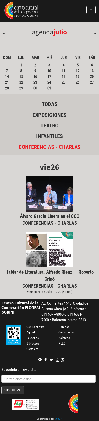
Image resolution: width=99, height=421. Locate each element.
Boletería (64, 337)
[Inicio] (21, 11)
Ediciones (32, 337)
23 (35, 82)
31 (49, 88)
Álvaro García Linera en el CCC (49, 216)
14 (7, 76)
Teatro (49, 125)
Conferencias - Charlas (50, 147)
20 (92, 76)
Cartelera (32, 349)
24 (49, 82)
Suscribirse (12, 390)
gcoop (58, 419)
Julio (60, 31)
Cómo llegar (66, 332)
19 (77, 76)
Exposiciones (49, 115)
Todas (49, 104)
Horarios (63, 326)
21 (7, 82)
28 (7, 88)
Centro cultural (35, 326)
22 (21, 82)
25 (63, 82)
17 (49, 76)
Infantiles (49, 136)
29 (21, 88)
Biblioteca (32, 343)
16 (35, 76)
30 (35, 88)
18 (63, 76)
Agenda (31, 332)
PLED (61, 343)
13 (92, 70)
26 (77, 82)
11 (63, 70)
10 (49, 70)
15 (21, 76)
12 (77, 70)
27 (92, 82)
